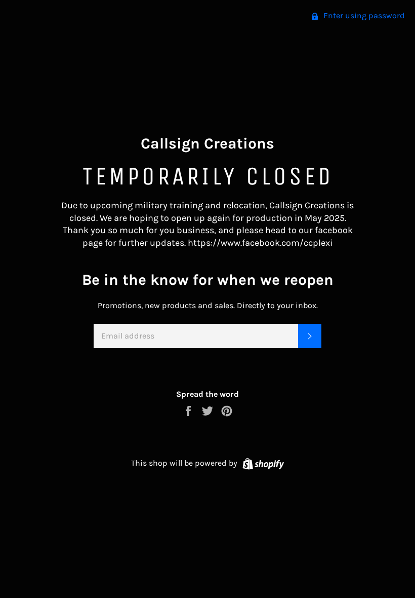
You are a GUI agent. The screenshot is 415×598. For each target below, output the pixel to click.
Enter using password (363, 15)
